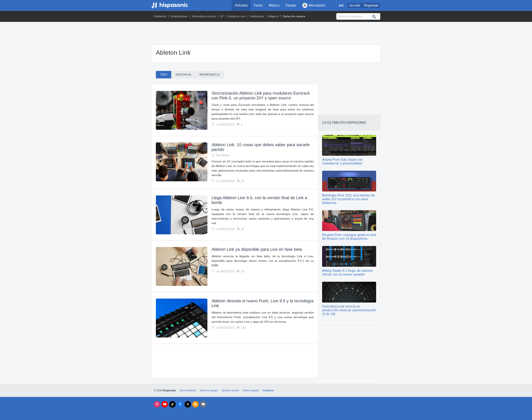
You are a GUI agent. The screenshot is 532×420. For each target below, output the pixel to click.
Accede (355, 5)
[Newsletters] (203, 404)
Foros (258, 5)
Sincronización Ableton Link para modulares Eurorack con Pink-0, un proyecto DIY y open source (261, 95)
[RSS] (195, 404)
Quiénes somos (230, 390)
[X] (188, 404)
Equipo (291, 5)
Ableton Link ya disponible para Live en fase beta (257, 249)
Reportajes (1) (210, 74)
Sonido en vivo (237, 16)
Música (274, 5)
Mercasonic (317, 5)
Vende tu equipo (209, 390)
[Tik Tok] (172, 404)
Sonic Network (188, 390)
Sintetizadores (179, 16)
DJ (221, 16)
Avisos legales (251, 390)
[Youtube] (164, 404)
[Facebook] (180, 404)
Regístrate (371, 5)
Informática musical (204, 16)
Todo (163, 74)
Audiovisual (257, 16)
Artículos (241, 5)
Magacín (273, 16)
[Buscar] (374, 16)
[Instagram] (157, 404)
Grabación (160, 16)
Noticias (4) (183, 74)
